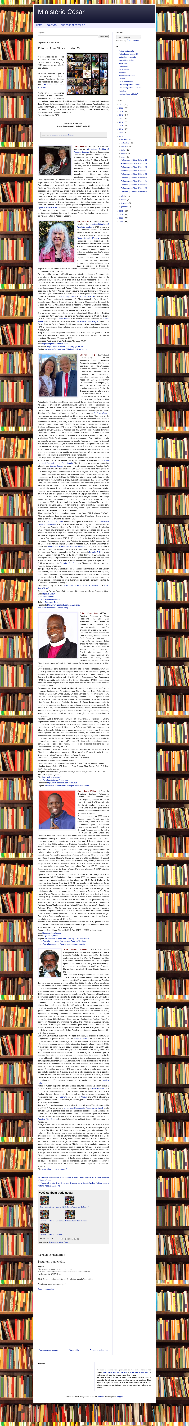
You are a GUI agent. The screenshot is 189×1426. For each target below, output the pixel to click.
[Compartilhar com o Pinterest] (78, 1239)
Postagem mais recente (48, 1350)
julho (123, 150)
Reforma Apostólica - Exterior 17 (134, 171)
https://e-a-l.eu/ (48, 594)
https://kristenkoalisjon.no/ (49, 599)
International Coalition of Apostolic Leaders (66, 546)
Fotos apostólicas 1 (72, 585)
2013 (121, 133)
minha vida (123, 72)
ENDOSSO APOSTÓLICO (73, 25)
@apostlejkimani (51, 936)
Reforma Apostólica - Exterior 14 (134, 181)
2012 (121, 136)
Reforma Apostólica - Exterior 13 (134, 185)
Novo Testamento (126, 82)
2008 (121, 222)
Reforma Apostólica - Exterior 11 (134, 192)
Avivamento (123, 63)
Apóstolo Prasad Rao (47, 207)
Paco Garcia (67, 463)
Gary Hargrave (98, 1088)
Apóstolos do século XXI (128, 54)
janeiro (124, 207)
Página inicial (74, 1350)
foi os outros (124, 69)
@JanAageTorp (50, 602)
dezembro (125, 139)
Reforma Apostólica (139, 1372)
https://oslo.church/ (46, 597)
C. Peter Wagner (101, 413)
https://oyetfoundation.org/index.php (53, 780)
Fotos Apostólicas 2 (92, 585)
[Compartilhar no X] (72, 1239)
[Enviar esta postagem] (61, 1239)
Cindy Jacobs (64, 318)
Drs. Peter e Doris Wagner (87, 321)
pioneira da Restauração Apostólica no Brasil (83, 1108)
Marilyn (84, 1097)
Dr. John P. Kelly (55, 521)
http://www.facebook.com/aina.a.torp (53, 608)
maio (123, 157)
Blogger (120, 1396)
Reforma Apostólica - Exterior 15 (134, 178)
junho (123, 153)
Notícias (122, 79)
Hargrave (63, 1097)
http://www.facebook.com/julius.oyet (62, 783)
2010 (121, 215)
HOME (39, 25)
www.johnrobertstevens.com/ (54, 1169)
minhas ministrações (127, 76)
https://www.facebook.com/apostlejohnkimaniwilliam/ (67, 938)
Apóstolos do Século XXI (115, 1372)
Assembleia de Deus (127, 60)
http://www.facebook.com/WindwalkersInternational (66, 349)
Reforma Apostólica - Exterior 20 (134, 160)
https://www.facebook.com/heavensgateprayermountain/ (61, 944)
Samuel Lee (52, 463)
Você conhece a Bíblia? (128, 94)
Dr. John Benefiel (67, 563)
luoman (101, 1396)
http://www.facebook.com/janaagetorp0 (63, 605)
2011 (121, 211)
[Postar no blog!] (69, 1239)
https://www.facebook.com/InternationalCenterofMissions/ (62, 941)
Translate (135, 40)
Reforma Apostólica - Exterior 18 (134, 167)
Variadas (122, 91)
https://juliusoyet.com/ (51, 777)
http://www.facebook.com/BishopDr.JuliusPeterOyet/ (67, 785)
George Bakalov (56, 466)
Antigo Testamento (126, 51)
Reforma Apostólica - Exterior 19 (134, 163)
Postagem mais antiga (99, 1350)
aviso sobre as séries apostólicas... (62, 135)
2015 (121, 126)
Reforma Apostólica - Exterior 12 (134, 188)
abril (123, 196)
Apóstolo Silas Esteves (48, 1119)
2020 (121, 108)
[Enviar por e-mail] (66, 1239)
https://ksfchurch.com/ (51, 933)
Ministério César (61, 11)
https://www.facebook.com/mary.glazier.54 (65, 346)
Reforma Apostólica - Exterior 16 (134, 174)
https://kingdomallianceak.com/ (55, 343)
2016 (121, 122)
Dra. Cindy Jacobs (68, 296)
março (124, 200)
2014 (121, 129)
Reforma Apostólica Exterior (59, 1242)
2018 (121, 115)
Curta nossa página (46, 1289)
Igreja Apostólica (81, 1038)
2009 (121, 218)
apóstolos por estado (127, 57)
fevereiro (125, 203)
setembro (125, 143)
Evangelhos (123, 66)
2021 (121, 105)
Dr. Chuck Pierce (86, 296)
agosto (124, 146)
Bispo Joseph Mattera (88, 238)
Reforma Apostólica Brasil (129, 85)
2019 (121, 112)
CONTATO (52, 25)
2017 (121, 119)
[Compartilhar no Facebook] (75, 1239)
